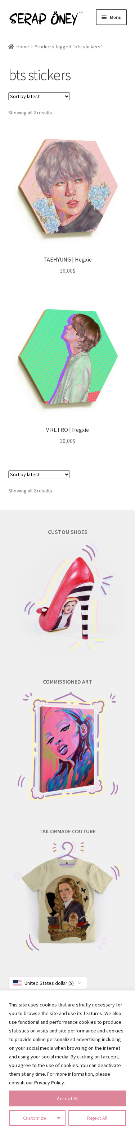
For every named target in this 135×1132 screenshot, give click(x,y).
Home (23, 46)
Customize (34, 1118)
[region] (67, 1061)
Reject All (97, 1118)
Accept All (67, 1098)
